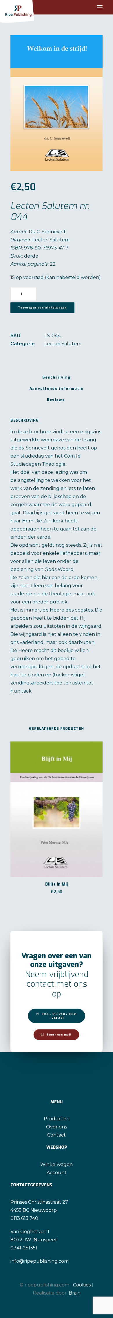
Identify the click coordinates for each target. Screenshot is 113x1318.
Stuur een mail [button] (59, 1034)
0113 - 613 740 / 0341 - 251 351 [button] (59, 1016)
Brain (75, 1293)
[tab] (56, 390)
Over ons (56, 1127)
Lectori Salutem (62, 343)
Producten (57, 1118)
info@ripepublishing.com (39, 1261)
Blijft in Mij (56, 884)
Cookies (82, 1285)
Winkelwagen (56, 1164)
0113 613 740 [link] (24, 1218)
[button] (99, 7)
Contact (56, 1135)
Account (57, 1172)
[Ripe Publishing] (27, 7)
